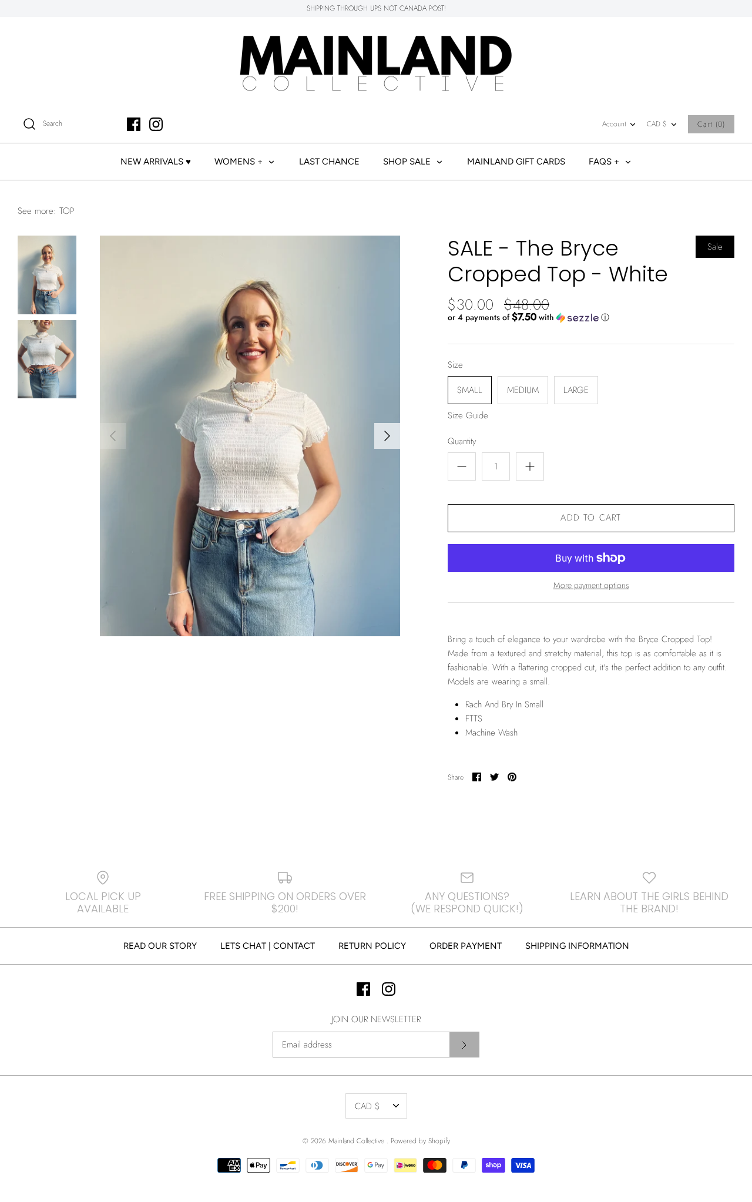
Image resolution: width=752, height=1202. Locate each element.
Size (455, 365)
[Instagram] (156, 124)
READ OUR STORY (160, 946)
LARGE (576, 390)
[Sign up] (464, 1044)
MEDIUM (523, 390)
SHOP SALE (408, 161)
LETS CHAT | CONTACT (267, 946)
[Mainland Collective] (376, 61)
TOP (67, 210)
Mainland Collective (357, 1141)
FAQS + (605, 161)
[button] (528, 317)
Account (614, 124)
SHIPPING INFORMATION (577, 946)
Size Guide (468, 415)
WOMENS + (239, 161)
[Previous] (113, 436)
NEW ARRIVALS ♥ (155, 161)
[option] (250, 436)
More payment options (591, 585)
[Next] (387, 436)
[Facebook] (133, 124)
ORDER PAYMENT (465, 946)
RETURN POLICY (372, 946)
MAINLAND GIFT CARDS (516, 161)
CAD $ (657, 124)
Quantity (462, 441)
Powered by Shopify (420, 1141)
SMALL (469, 390)
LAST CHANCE (329, 161)
